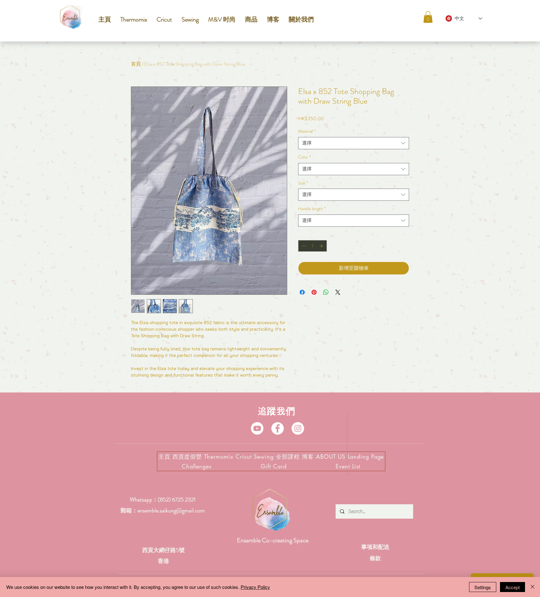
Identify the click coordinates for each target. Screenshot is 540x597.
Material (307, 131)
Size (303, 183)
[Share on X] (338, 292)
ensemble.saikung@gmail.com (171, 510)
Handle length (312, 209)
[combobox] (353, 143)
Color (304, 157)
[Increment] (322, 245)
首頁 (136, 63)
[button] (428, 17)
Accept (512, 587)
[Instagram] (298, 428)
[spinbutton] (312, 245)
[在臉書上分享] (302, 292)
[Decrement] (303, 245)
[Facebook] (277, 428)
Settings (482, 587)
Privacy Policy (255, 587)
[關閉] (532, 587)
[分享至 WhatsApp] (326, 292)
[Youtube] (257, 428)
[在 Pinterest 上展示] (314, 292)
